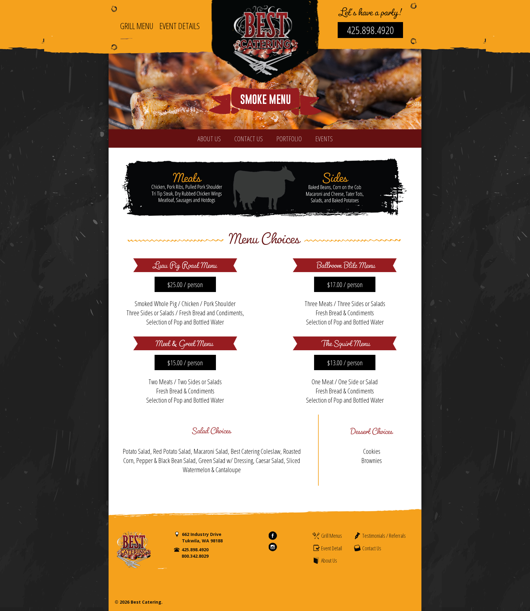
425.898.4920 (370, 30)
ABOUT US (209, 138)
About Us (328, 560)
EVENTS (324, 138)
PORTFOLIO (289, 138)
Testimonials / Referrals (383, 535)
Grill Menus (331, 535)
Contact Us (371, 548)
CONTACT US (248, 138)
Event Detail (331, 548)
